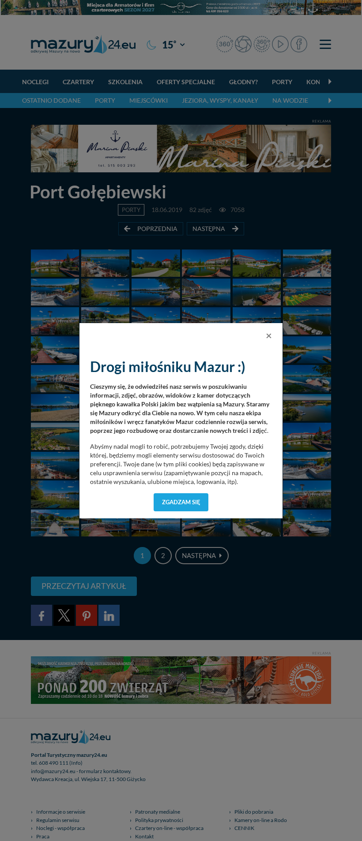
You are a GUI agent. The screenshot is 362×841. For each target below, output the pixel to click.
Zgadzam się (181, 502)
